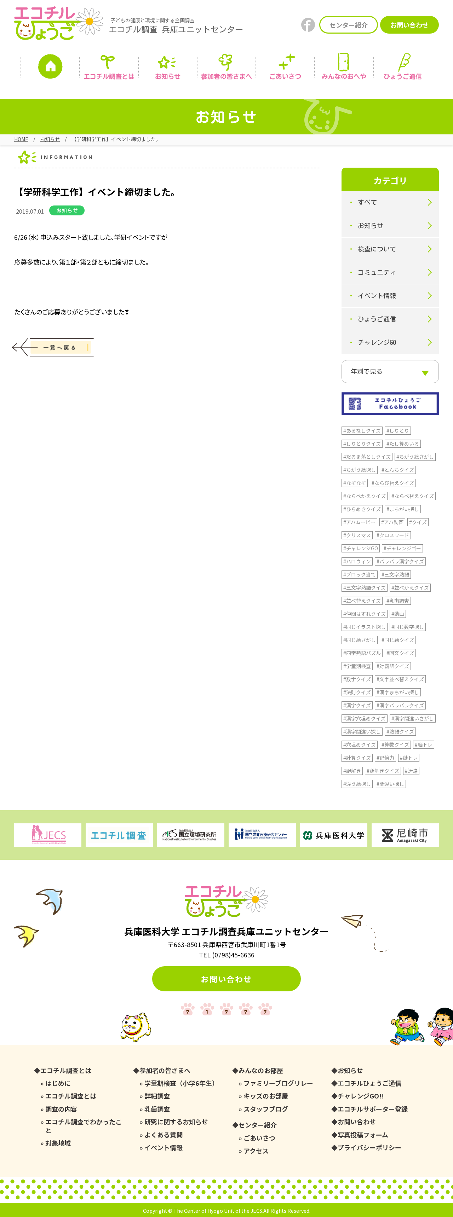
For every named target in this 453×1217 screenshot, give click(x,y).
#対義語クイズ (393, 666)
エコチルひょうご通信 (369, 1083)
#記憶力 (385, 757)
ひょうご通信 (403, 76)
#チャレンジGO (360, 548)
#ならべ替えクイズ (412, 495)
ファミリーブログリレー (278, 1083)
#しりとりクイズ (362, 443)
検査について (377, 249)
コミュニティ (377, 272)
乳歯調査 (157, 1109)
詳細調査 (157, 1096)
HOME (21, 139)
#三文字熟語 (395, 574)
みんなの (344, 76)
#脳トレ (423, 744)
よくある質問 (163, 1135)
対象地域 (58, 1143)
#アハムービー (359, 522)
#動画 (397, 613)
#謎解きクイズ (383, 770)
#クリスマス (357, 535)
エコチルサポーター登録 (373, 1109)
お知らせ (167, 76)
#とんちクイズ (398, 469)
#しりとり (397, 430)
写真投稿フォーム (363, 1135)
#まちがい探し (402, 508)
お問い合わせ (409, 24)
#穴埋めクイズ (359, 744)
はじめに (58, 1083)
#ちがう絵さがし (415, 456)
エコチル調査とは (109, 76)
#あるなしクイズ (362, 430)
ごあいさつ (259, 1138)
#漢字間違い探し (362, 731)
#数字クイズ (357, 679)
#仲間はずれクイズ (364, 613)
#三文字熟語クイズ (364, 587)
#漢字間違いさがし (412, 718)
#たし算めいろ (402, 443)
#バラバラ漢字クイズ (400, 561)
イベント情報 (377, 295)
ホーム (50, 68)
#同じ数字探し (407, 626)
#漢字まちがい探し (398, 692)
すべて (367, 202)
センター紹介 (348, 24)
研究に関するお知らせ (176, 1122)
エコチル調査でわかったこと (83, 1126)
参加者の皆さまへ (226, 76)
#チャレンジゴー (402, 548)
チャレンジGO (377, 342)
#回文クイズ (400, 652)
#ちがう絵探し (359, 469)
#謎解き (352, 770)
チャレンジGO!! (361, 1096)
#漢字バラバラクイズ (400, 705)
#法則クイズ (357, 692)
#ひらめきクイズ (362, 508)
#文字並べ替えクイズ (400, 679)
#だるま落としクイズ (367, 456)
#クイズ (418, 522)
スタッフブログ (265, 1109)
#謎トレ (409, 757)
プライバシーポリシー (369, 1147)
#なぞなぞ (354, 482)
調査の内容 (61, 1109)
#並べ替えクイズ (362, 600)
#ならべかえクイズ (364, 495)
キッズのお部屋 (265, 1096)
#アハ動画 (392, 522)
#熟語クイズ (400, 731)
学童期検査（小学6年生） (181, 1083)
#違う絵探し (357, 783)
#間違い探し (390, 783)
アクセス (256, 1151)
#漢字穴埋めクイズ (364, 718)
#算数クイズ (395, 744)
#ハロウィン (357, 561)
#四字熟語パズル (362, 652)
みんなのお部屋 (261, 1070)
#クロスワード (393, 535)
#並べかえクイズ (410, 587)
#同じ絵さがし (359, 639)
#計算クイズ (357, 757)
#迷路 (411, 770)
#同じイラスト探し (364, 626)
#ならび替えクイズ (393, 482)
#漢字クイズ (357, 705)
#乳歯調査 (397, 600)
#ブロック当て (359, 574)
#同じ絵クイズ (398, 639)
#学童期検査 (357, 666)
